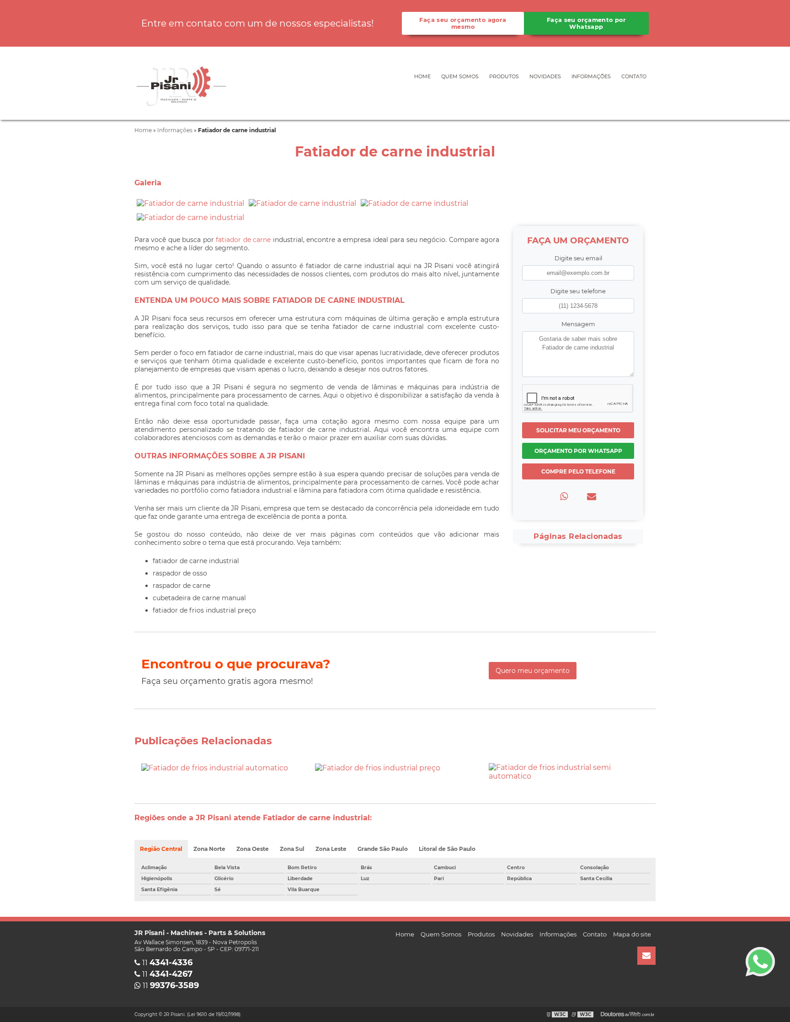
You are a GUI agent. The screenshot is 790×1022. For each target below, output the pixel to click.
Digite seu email (578, 258)
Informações (591, 76)
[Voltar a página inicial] (180, 82)
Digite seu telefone (578, 291)
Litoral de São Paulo (447, 848)
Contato (633, 76)
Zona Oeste (252, 848)
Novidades (545, 76)
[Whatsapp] (564, 496)
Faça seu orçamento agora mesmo (462, 23)
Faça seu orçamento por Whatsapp (586, 23)
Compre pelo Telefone (578, 471)
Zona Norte (209, 848)
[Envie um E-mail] (646, 956)
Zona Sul (292, 848)
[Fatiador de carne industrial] (190, 203)
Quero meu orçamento (533, 671)
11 (166, 962)
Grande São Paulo (383, 848)
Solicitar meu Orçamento (578, 430)
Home (422, 76)
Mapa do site (632, 934)
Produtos (504, 76)
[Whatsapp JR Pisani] (760, 961)
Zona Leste (331, 848)
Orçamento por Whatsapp (578, 450)
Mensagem (578, 324)
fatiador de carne (243, 240)
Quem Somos (460, 76)
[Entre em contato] (591, 496)
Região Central (161, 848)
